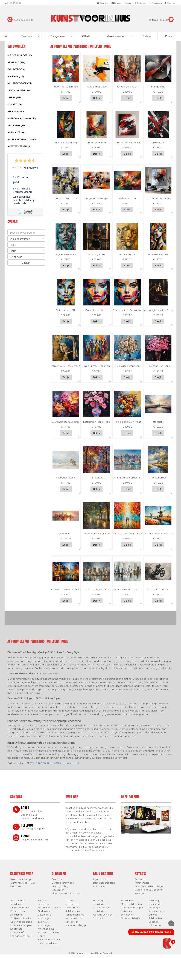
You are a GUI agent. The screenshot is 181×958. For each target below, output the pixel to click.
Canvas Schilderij (103, 914)
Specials (139, 893)
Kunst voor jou (156, 911)
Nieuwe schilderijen (19, 55)
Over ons (27, 36)
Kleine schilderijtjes (76, 925)
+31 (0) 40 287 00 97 (33, 829)
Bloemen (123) (15, 76)
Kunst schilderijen (48, 943)
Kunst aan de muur (49, 939)
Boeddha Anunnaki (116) (21, 118)
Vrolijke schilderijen (21, 918)
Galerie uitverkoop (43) (22, 139)
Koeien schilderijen (21, 921)
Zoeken (26, 262)
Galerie (146, 36)
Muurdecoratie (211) (19, 83)
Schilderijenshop (74, 914)
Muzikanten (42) (17, 132)
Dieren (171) (14, 97)
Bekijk (65, 98)
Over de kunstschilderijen (149, 886)
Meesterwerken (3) (19, 146)
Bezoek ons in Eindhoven (149, 889)
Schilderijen (127, 900)
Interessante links (20, 907)
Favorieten (99, 886)
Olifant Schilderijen (132, 907)
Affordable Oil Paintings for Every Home (49, 932)
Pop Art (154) (14, 104)
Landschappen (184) (19, 90)
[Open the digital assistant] (167, 943)
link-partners (72, 907)
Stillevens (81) (16, 125)
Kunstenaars (142, 882)
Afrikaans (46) (16, 111)
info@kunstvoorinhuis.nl (34, 839)
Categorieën (58, 36)
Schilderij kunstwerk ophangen (154, 904)
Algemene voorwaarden (66, 893)
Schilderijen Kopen (21, 925)
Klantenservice (115, 36)
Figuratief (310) (16, 69)
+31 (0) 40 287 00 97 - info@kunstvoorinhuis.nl (52, 763)
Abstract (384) (16, 62)
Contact (169, 36)
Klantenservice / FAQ (22, 882)
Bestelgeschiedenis (104, 882)
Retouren (15, 886)
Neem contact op (20, 879)
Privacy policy (60, 886)
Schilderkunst (73, 911)
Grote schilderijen (131, 918)
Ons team (140, 879)
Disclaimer (58, 889)
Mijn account (100, 879)
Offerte (85, 36)
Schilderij (98, 918)
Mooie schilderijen (131, 904)
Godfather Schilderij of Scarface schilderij (21, 932)
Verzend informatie (63, 882)
